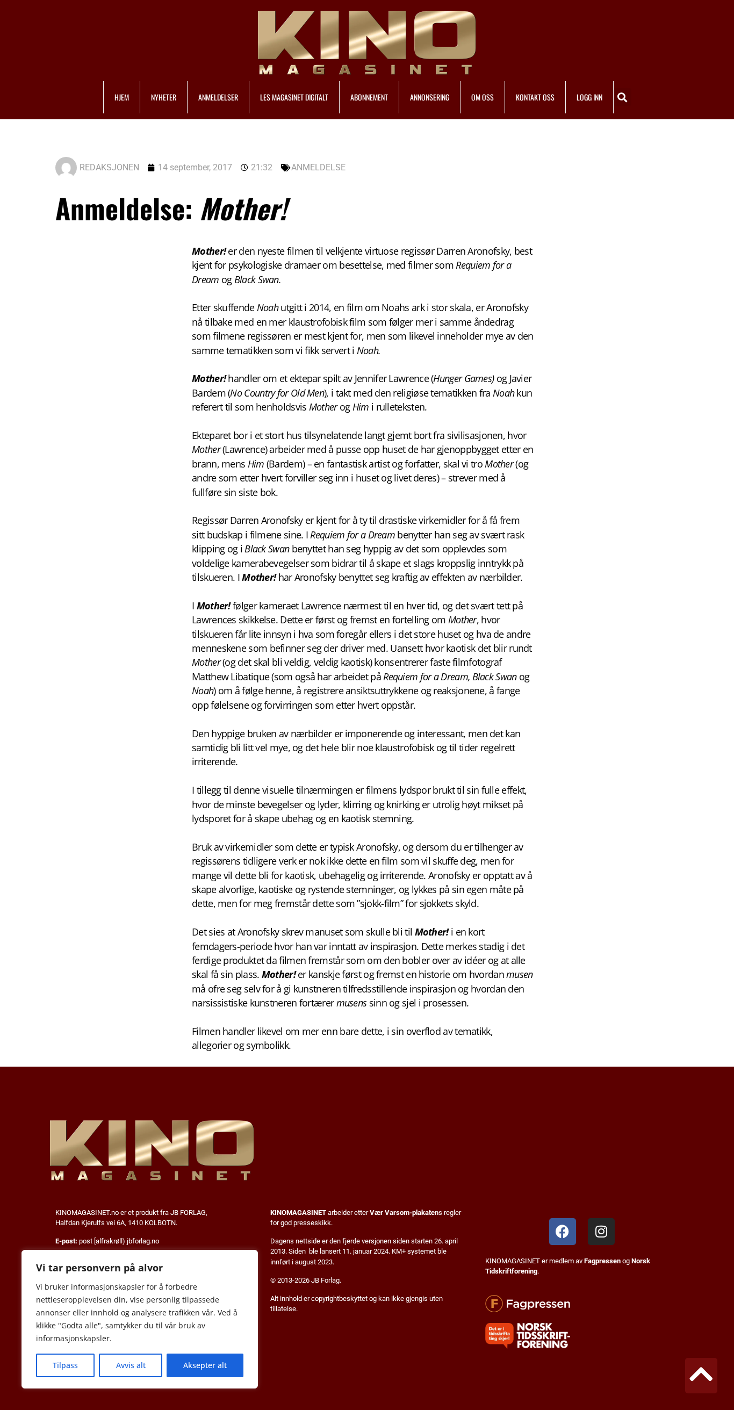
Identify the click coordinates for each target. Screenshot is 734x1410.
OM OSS (482, 97)
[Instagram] (601, 1231)
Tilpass (65, 1365)
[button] (622, 97)
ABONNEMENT (369, 97)
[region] (139, 1319)
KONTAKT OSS (535, 97)
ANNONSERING (429, 97)
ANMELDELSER (218, 97)
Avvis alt (131, 1365)
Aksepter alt (205, 1365)
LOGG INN (589, 97)
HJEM (121, 97)
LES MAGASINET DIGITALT (294, 97)
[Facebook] (562, 1231)
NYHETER (163, 97)
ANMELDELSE (318, 167)
